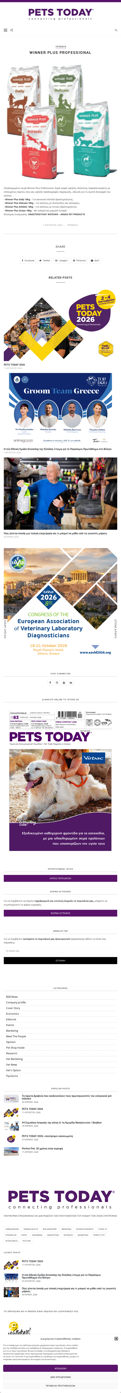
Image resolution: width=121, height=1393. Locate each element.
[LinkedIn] (71, 682)
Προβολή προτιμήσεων (60, 1385)
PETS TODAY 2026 (14, 364)
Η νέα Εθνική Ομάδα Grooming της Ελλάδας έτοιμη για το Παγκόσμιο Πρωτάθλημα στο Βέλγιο (58, 449)
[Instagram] (57, 682)
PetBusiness (12, 1241)
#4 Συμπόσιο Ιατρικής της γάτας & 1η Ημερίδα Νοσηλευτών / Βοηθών (62, 1122)
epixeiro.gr (11, 1235)
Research (11, 1053)
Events (10, 1025)
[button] (116, 1338)
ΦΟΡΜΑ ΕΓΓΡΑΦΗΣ (60, 913)
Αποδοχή (60, 1368)
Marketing (12, 1030)
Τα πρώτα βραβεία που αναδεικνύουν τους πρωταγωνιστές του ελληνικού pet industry (67, 1097)
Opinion (11, 1042)
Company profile (16, 1002)
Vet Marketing (14, 1059)
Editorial (11, 1019)
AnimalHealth (31, 1229)
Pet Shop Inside (15, 1047)
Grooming (37, 1235)
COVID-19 (102, 1229)
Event (24, 1235)
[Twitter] (64, 682)
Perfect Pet (99, 1235)
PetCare (27, 1241)
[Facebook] (50, 682)
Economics (12, 1013)
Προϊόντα (61, 47)
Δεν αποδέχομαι (60, 1377)
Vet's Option (13, 1070)
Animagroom (12, 1229)
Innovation (53, 1235)
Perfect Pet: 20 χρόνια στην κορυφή (42, 1148)
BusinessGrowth (84, 1229)
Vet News (11, 1064)
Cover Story (13, 1008)
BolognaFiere (50, 1229)
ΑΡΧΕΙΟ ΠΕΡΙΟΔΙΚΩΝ (60, 878)
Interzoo (68, 1235)
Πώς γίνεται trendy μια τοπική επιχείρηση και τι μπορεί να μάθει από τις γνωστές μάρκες (55, 533)
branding (66, 1229)
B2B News (12, 996)
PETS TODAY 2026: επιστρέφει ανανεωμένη (47, 1136)
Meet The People (16, 1036)
